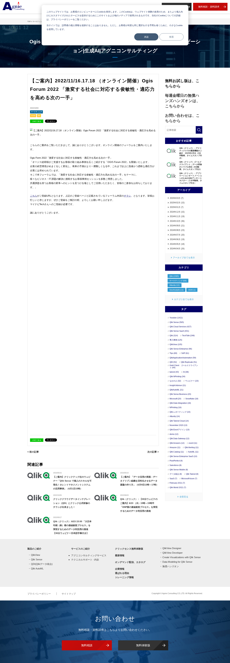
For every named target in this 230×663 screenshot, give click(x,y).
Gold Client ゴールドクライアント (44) (184, 366)
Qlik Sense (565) (177, 322)
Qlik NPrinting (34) (177, 376)
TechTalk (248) (188, 335)
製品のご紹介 (34, 548)
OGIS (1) (192, 290)
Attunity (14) (175, 416)
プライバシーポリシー (39, 593)
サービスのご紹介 (80, 548)
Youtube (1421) (176, 318)
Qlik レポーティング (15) (180, 412)
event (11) (193, 443)
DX (39, 115)
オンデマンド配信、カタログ (130, 562)
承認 (146, 36)
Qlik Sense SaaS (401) (179, 331)
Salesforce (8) (175, 465)
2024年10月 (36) (177, 221)
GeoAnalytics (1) (176, 290)
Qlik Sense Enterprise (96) (181, 349)
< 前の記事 (33, 451)
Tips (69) (173, 353)
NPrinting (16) (175, 407)
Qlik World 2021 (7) (178, 487)
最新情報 (119, 555)
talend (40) (174, 372)
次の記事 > (153, 451)
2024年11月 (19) (177, 216)
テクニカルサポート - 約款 (85, 559)
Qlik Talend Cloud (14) (179, 421)
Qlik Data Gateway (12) (179, 438)
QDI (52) (173, 362)
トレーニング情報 (124, 577)
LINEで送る (36, 121)
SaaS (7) (173, 478)
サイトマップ (69, 593)
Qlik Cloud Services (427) (180, 327)
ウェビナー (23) (192, 381)
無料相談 (86, 645)
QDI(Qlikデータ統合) (42, 564)
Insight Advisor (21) (178, 385)
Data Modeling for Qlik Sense (177, 561)
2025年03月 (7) (176, 198)
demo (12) (174, 434)
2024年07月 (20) (177, 235)
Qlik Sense (36, 559)
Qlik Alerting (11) (192, 447)
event (33, 115)
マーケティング (36, 112)
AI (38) (186, 372)
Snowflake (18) (191, 399)
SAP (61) (185, 353)
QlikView (35, 555)
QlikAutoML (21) (176, 390)
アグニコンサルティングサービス (88, 555)
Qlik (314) (174, 335)
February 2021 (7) (177, 483)
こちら (33, 195)
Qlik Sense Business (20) (180, 394)
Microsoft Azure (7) (189, 478)
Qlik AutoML (37, 568)
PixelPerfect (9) (176, 461)
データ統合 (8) (176, 474)
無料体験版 (143, 645)
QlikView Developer (172, 552)
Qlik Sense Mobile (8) (179, 470)
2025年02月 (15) (177, 202)
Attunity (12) (174, 285)
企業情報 (119, 569)
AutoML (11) (193, 452)
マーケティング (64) (178, 281)
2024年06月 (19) (177, 239)
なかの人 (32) (175, 381)
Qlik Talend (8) (192, 474)
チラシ (127, 195)
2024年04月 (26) (177, 248)
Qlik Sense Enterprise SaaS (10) (183, 456)
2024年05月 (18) (177, 244)
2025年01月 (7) (176, 207)
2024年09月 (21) (177, 225)
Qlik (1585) (174, 276)
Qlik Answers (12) (177, 443)
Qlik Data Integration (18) (180, 403)
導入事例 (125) (176, 340)
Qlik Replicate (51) (189, 362)
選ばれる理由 (122, 573)
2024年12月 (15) (177, 212)
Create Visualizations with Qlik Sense (181, 557)
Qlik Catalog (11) (177, 452)
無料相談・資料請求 (208, 6)
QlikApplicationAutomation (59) (183, 358)
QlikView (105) (176, 344)
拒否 (171, 36)
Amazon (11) (175, 447)
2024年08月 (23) (177, 230)
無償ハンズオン (170, 566)
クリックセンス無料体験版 (129, 548)
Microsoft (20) (175, 399)
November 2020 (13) (178, 425)
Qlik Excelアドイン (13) (179, 430)
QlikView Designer (171, 548)
